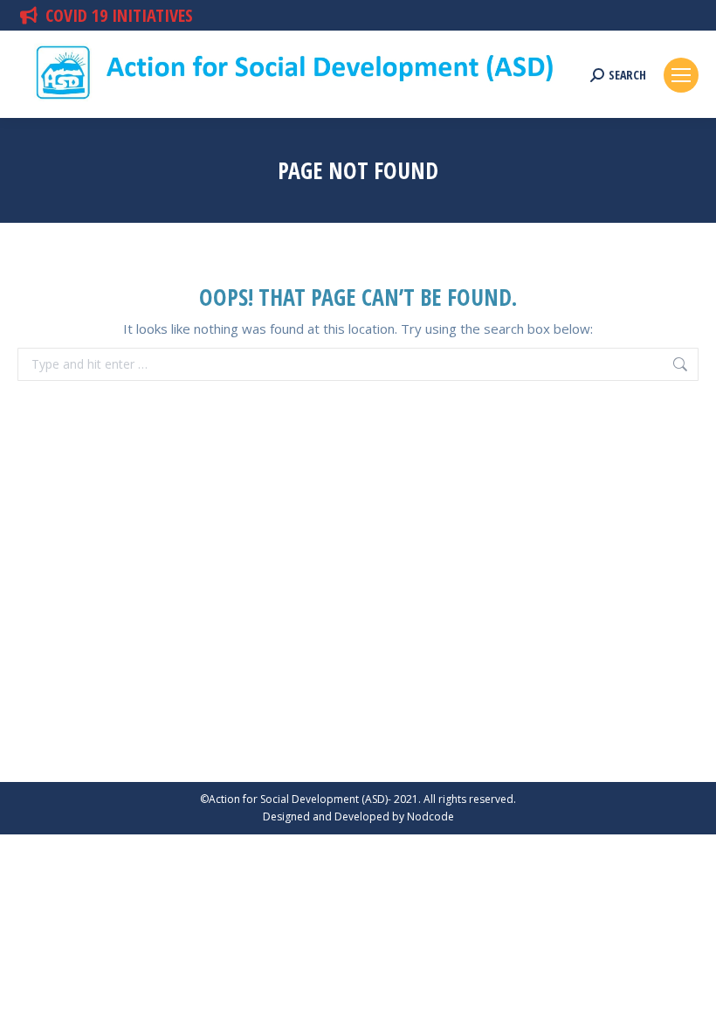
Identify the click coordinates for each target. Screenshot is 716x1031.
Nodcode (430, 816)
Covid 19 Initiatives (119, 15)
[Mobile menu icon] (681, 75)
